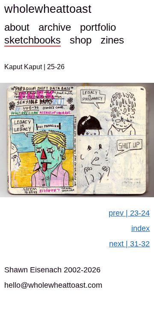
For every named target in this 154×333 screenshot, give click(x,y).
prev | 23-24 (129, 213)
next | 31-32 (129, 244)
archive (54, 27)
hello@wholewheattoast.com (53, 285)
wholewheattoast (48, 9)
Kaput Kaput (24, 66)
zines (112, 40)
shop (81, 40)
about (17, 27)
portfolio (98, 27)
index (140, 228)
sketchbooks (32, 40)
